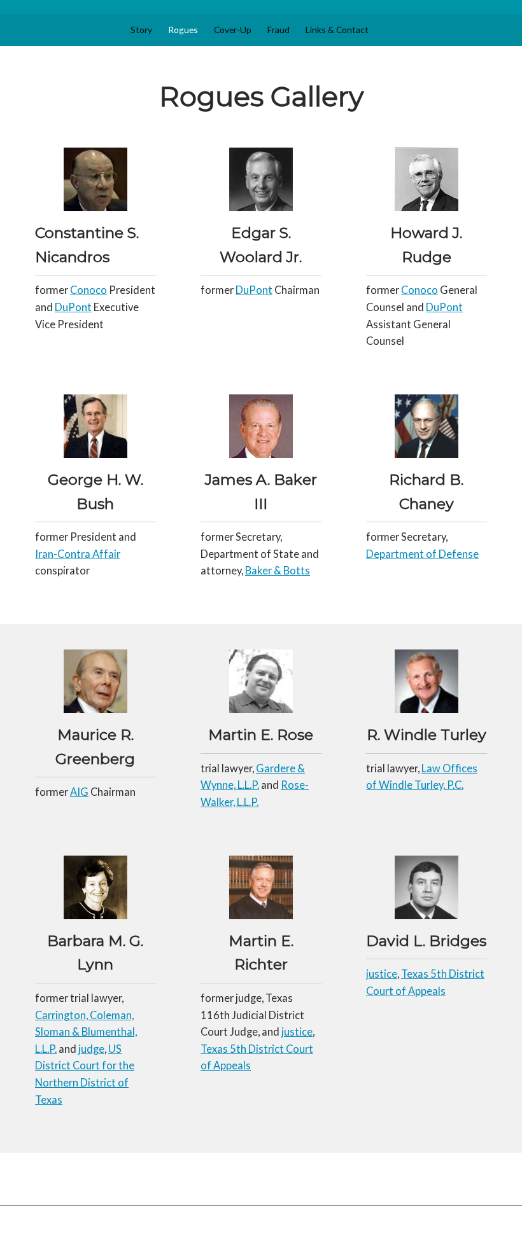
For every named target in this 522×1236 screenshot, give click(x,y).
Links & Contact (337, 29)
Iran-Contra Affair (77, 554)
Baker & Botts (277, 570)
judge (91, 1049)
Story (141, 29)
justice (297, 1031)
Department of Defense (422, 554)
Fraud (278, 29)
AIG (79, 792)
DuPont (73, 307)
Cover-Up (232, 29)
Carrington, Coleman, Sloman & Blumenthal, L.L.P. (86, 1032)
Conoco (88, 290)
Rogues (183, 29)
